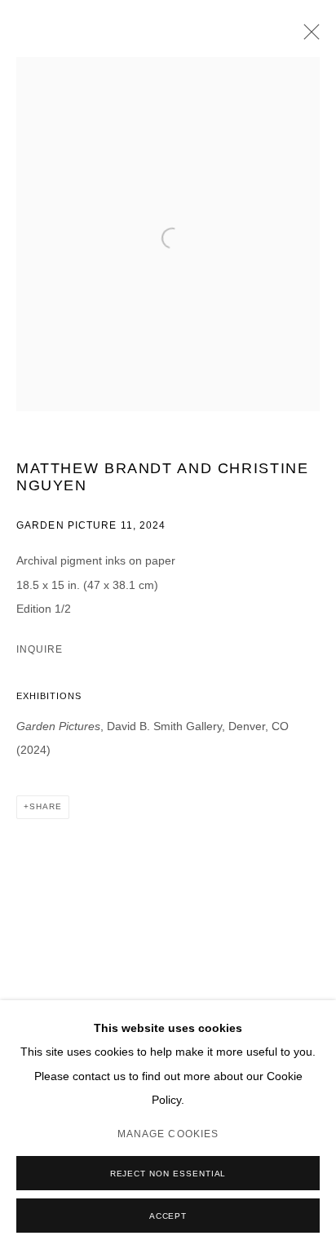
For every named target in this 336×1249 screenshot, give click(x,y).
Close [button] (307, 36)
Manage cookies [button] (168, 1134)
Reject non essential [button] (168, 1173)
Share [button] (45, 806)
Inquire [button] (39, 649)
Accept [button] (168, 1215)
